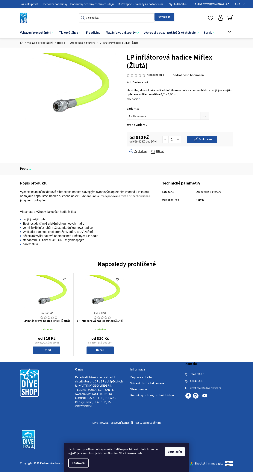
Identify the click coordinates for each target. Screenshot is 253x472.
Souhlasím (175, 452)
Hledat (164, 17)
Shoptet (200, 464)
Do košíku (205, 139)
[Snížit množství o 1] (166, 139)
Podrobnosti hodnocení (188, 75)
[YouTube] (204, 397)
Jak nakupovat (29, 4)
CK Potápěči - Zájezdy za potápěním (140, 4)
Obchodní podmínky (54, 4)
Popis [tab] (24, 169)
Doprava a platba (141, 377)
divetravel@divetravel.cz (213, 4)
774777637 (197, 374)
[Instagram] (196, 396)
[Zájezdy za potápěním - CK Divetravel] (28, 440)
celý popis (132, 99)
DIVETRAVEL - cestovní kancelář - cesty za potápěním (126, 423)
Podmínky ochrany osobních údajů (92, 4)
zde (140, 453)
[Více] (227, 32)
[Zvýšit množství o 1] (178, 139)
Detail (47, 350)
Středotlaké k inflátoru (208, 192)
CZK (238, 4)
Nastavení (78, 463)
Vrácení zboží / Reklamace (147, 383)
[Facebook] (188, 396)
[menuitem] (38, 32)
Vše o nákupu (138, 389)
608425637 (181, 4)
